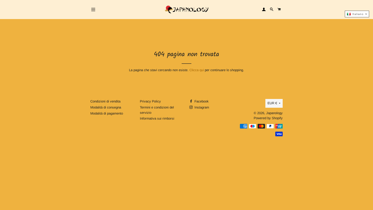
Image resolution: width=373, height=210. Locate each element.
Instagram (201, 107)
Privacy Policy (150, 101)
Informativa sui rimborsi (157, 118)
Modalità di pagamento (106, 113)
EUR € (272, 103)
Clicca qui (196, 70)
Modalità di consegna (105, 107)
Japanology (274, 113)
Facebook (201, 101)
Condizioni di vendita (105, 101)
